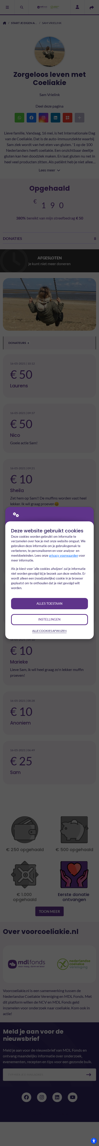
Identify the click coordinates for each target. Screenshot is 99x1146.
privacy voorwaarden (63, 555)
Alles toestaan (49, 603)
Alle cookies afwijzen (49, 630)
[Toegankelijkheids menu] (94, 1141)
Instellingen (49, 619)
